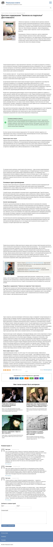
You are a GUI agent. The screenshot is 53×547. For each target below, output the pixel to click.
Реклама (3, 540)
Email (18, 505)
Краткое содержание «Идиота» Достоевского (11, 432)
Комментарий (4, 510)
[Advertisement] (27, 53)
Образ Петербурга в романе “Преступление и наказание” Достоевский (35, 433)
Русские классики (12, 13)
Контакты (3, 536)
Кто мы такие (4, 533)
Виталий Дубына (48, 369)
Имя (2, 505)
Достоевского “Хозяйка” (34, 269)
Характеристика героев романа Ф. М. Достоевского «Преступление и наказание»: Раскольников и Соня (36, 405)
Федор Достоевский (21, 13)
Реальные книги (13, 3)
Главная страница (4, 13)
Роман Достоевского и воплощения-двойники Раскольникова (9, 405)
